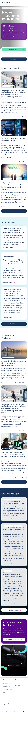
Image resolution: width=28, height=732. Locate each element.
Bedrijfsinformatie (6, 686)
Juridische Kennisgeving (14, 719)
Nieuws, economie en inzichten (20, 681)
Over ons (17, 685)
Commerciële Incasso (7, 689)
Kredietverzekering (6, 683)
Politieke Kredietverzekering (6, 693)
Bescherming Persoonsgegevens (14, 722)
